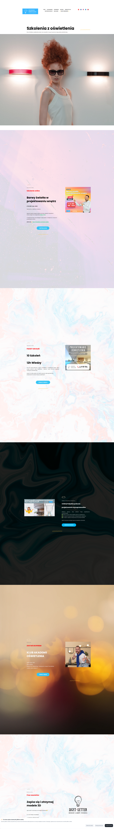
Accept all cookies (109, 825)
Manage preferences (99, 825)
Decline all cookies (89, 825)
